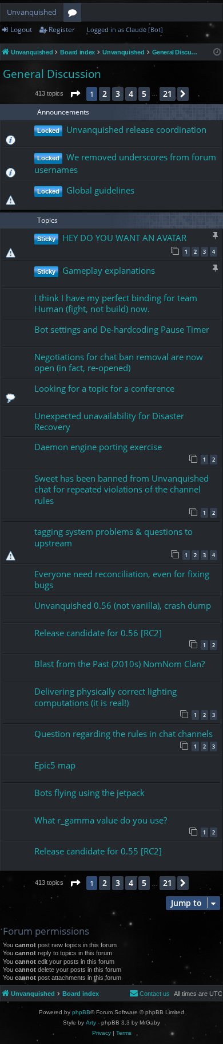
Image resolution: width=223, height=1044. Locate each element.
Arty (91, 1022)
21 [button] (167, 93)
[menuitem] (149, 993)
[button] (74, 94)
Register (62, 29)
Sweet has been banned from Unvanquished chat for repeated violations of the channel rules (121, 489)
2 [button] (104, 93)
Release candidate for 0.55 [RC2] (98, 851)
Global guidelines (100, 190)
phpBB (81, 1012)
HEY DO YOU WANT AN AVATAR (124, 237)
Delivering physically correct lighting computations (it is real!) (105, 697)
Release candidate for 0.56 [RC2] (98, 633)
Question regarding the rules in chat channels (123, 733)
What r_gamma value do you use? (100, 820)
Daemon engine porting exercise (98, 446)
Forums (74, 14)
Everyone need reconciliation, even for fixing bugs (121, 579)
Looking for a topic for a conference (104, 388)
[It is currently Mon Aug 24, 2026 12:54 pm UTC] (217, 52)
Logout (21, 29)
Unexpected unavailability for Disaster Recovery (109, 421)
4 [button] (131, 93)
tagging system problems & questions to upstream (113, 537)
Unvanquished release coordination (136, 129)
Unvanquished (32, 12)
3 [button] (118, 93)
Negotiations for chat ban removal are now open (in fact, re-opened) (118, 362)
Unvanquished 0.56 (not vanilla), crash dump (122, 605)
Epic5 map (54, 765)
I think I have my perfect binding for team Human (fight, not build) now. (115, 303)
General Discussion (52, 73)
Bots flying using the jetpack (89, 792)
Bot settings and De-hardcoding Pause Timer (121, 329)
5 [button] (144, 93)
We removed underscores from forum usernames (125, 163)
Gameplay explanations (108, 270)
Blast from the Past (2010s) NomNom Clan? (119, 663)
